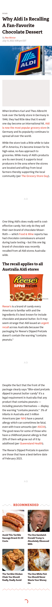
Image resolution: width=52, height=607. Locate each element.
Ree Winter (10, 37)
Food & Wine (26, 234)
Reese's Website (41, 299)
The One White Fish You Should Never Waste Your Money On (37, 579)
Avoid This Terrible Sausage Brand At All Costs (12, 538)
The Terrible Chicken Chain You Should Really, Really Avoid (12, 577)
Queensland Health (31, 443)
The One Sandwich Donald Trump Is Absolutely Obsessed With (38, 540)
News (5, 13)
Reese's (6, 306)
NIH (23, 418)
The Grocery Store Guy (35, 176)
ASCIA (41, 426)
